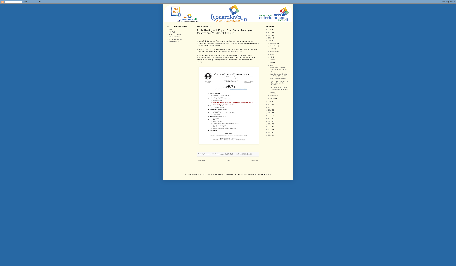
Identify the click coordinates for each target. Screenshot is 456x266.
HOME (171, 30)
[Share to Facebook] (248, 154)
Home (228, 160)
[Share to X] (246, 154)
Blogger (268, 174)
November (273, 46)
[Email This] (241, 154)
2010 (270, 132)
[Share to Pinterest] (250, 154)
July (271, 57)
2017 (270, 113)
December (273, 43)
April (271, 65)
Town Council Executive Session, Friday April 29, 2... (278, 69)
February (273, 95)
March (272, 93)
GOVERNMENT (174, 42)
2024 (270, 35)
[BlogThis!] (243, 154)
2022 (270, 41)
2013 (270, 124)
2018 (270, 110)
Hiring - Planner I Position (278, 78)
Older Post (255, 160)
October (272, 49)
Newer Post (201, 160)
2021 (270, 102)
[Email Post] (237, 154)
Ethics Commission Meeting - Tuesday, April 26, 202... (279, 75)
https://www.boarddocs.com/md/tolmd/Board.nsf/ (224, 43)
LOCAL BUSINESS (175, 39)
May (271, 63)
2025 (270, 32)
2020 (270, 104)
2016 (270, 115)
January (272, 98)
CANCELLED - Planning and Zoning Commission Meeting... (279, 83)
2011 (270, 129)
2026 (270, 30)
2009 (270, 135)
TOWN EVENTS (174, 37)
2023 (270, 38)
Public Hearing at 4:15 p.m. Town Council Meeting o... (279, 88)
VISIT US (172, 32)
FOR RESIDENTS (175, 34)
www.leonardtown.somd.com (232, 51)
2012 (270, 127)
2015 (270, 118)
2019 (270, 107)
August (272, 54)
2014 (270, 121)
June (271, 60)
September (273, 51)
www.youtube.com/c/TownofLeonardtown (211, 57)
